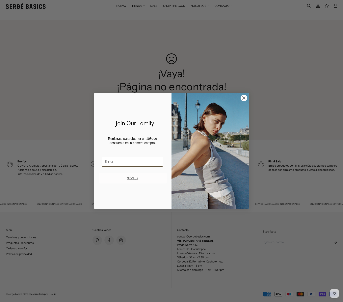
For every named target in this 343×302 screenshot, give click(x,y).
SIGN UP (132, 178)
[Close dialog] (243, 98)
